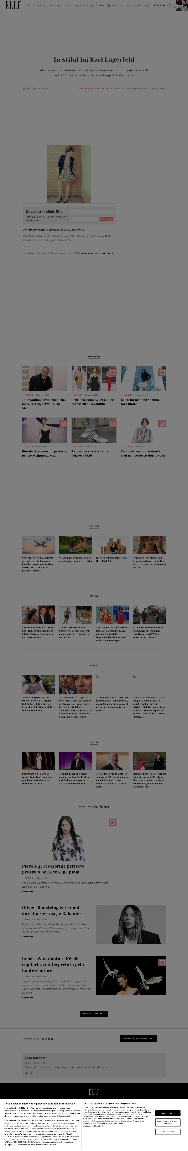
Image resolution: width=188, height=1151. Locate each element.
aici (63, 1134)
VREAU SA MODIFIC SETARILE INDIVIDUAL (168, 1122)
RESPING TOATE (168, 1131)
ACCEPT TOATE (167, 1113)
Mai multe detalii (63, 1116)
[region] (94, 1125)
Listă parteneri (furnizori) (93, 1126)
